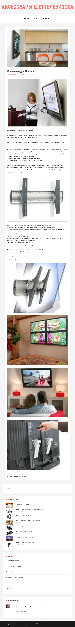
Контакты (45, 18)
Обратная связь (42, 624)
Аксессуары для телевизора (15, 74)
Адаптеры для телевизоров (14, 566)
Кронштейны (10, 571)
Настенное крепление (14, 259)
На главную (51, 624)
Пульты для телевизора (13, 560)
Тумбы (8, 588)
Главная (26, 18)
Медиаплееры (10, 583)
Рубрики (36, 18)
